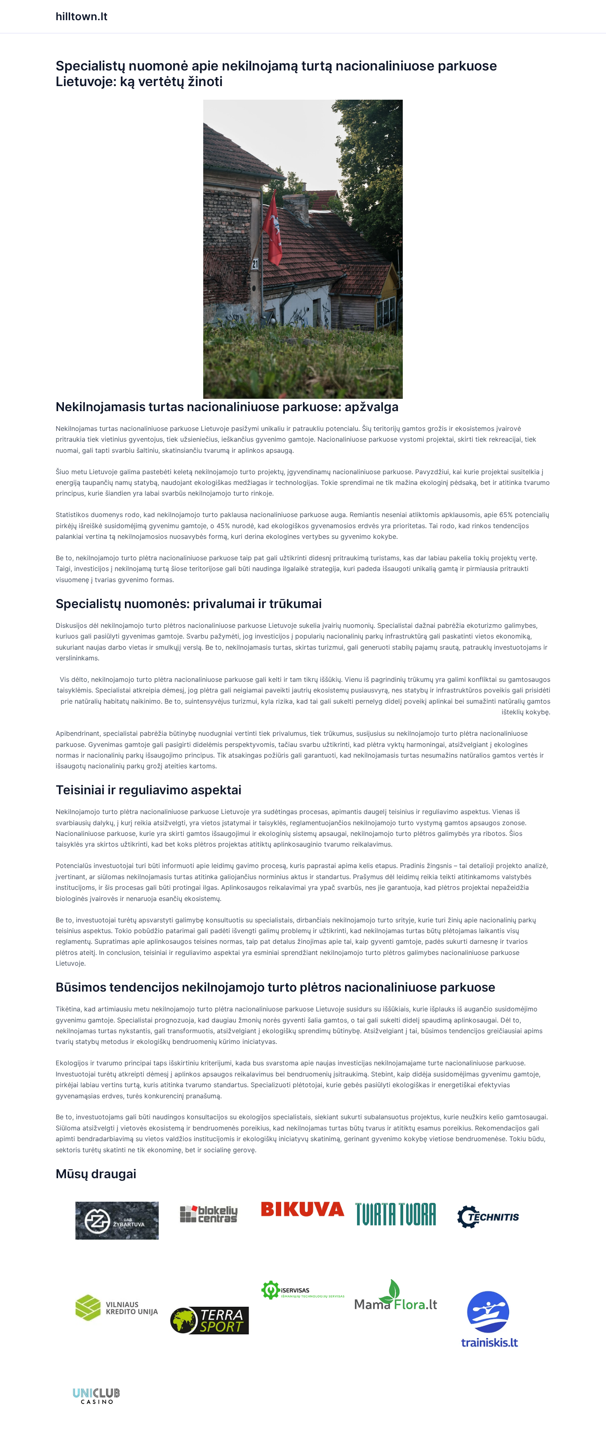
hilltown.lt (82, 16)
